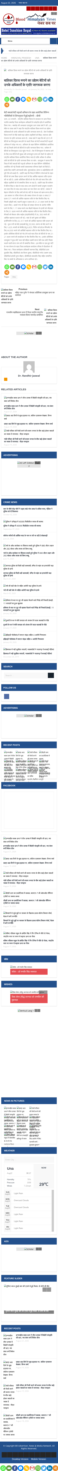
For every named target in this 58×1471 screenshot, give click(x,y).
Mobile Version (38, 1456)
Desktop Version (20, 1456)
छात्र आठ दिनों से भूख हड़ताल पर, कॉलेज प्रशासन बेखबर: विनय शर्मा (28, 423)
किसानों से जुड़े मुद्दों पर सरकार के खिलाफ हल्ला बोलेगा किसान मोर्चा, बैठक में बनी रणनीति (28, 921)
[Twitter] (45, 99)
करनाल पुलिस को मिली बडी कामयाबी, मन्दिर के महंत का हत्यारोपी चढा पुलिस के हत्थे (27, 574)
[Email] (12, 99)
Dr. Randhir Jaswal (20, 89)
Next (37, 309)
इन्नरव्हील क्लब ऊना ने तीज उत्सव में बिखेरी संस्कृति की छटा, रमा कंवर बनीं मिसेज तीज (28, 407)
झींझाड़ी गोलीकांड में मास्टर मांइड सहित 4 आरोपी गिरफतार (23, 639)
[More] (6, 104)
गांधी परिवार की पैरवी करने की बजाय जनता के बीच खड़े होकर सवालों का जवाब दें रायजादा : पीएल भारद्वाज (28, 440)
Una (49, 89)
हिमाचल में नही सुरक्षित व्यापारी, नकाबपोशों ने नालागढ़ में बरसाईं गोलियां (27, 653)
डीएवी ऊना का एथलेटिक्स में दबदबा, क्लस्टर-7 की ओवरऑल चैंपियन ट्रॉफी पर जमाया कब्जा (27, 901)
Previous (23, 289)
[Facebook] (17, 99)
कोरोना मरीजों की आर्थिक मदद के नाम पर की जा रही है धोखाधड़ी (25, 535)
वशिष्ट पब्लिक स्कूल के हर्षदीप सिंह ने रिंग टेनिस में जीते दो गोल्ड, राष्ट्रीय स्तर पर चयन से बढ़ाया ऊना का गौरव (28, 941)
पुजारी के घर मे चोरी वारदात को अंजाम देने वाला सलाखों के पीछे (25, 624)
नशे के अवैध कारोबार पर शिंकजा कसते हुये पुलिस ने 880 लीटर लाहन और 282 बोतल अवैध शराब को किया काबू (28, 554)
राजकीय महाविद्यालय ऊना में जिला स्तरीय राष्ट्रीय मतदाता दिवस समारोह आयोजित (24, 313)
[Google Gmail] (34, 99)
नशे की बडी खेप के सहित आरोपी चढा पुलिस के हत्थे (21, 590)
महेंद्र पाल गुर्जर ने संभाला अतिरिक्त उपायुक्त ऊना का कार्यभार (34, 293)
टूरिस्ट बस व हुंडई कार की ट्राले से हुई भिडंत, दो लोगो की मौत (27, 1308)
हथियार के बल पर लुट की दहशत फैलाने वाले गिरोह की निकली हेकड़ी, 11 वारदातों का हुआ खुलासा (28, 608)
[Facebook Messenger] (23, 99)
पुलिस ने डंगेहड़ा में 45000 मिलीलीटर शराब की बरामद (22, 525)
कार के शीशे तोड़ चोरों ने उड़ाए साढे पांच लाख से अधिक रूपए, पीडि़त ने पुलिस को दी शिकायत (27, 510)
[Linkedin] (50, 99)
